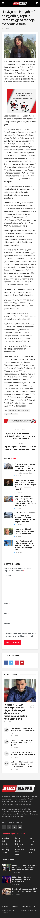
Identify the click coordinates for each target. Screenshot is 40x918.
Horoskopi (6, 850)
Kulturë (17, 841)
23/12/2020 (5, 29)
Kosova (17, 838)
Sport (30, 847)
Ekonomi (5, 847)
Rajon (30, 838)
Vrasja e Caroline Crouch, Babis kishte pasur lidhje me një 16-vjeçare (22, 743)
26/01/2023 (18, 536)
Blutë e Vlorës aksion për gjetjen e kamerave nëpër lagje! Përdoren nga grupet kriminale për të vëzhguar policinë (24, 545)
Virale (30, 853)
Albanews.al (10, 910)
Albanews (5, 906)
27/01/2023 (18, 524)
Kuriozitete (19, 844)
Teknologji (32, 850)
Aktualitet (5, 838)
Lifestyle (18, 847)
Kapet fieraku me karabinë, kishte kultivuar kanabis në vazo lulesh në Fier (23, 731)
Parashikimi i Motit (19, 850)
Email (6, 613)
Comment (8, 575)
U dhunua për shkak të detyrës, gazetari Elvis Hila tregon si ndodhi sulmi (24, 531)
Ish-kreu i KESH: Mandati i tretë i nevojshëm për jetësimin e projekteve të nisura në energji (22, 764)
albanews (12, 410)
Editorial (5, 844)
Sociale (30, 844)
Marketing (15, 906)
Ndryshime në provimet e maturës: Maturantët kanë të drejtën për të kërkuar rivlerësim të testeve (25, 867)
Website (7, 624)
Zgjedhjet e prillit (11, 414)
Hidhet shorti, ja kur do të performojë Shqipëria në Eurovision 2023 (21, 879)
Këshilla (5, 853)
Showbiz (31, 841)
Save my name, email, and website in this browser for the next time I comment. (21, 635)
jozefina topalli (23, 410)
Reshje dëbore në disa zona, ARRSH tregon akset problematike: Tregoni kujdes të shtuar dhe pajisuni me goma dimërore (25, 517)
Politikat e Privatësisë (28, 906)
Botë (3, 841)
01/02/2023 (18, 475)
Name (7, 603)
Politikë (17, 854)
